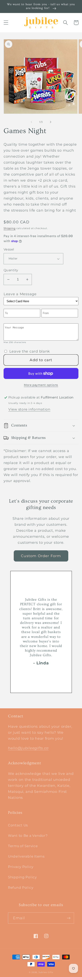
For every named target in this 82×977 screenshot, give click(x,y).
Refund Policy (20, 888)
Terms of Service (23, 846)
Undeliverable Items (26, 856)
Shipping (10, 228)
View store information (29, 409)
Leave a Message (20, 294)
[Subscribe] (68, 918)
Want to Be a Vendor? (28, 836)
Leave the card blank (29, 351)
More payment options (41, 385)
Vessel (9, 249)
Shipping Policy (22, 877)
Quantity (11, 270)
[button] (6, 22)
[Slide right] (50, 121)
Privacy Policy (20, 867)
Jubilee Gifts (45, 972)
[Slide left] (31, 121)
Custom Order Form (41, 556)
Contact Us (18, 825)
